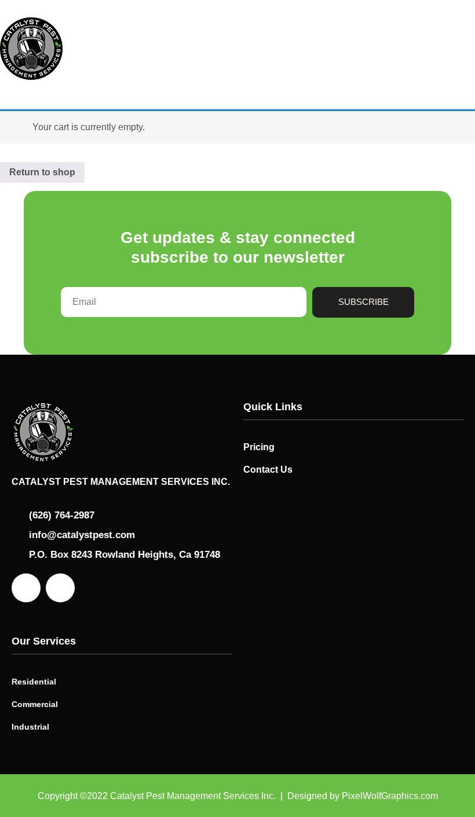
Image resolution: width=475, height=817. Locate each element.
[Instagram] (60, 587)
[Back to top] (448, 786)
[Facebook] (26, 587)
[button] (461, 48)
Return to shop (42, 172)
